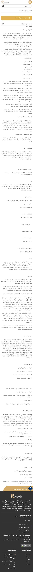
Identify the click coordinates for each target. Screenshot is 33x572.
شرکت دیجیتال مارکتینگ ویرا (19, 516)
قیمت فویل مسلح (11, 568)
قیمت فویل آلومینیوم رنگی (9, 554)
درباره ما (28, 562)
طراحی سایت (29, 516)
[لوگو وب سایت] (5, 2)
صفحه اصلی (27, 554)
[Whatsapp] (29, 545)
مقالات (28, 559)
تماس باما (28, 564)
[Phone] (30, 488)
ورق (28, 10)
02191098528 (22, 527)
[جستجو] (3, 6)
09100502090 (23, 533)
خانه (31, 10)
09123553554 (22, 525)
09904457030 (24, 487)
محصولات (28, 557)
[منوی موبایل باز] (30, 2)
